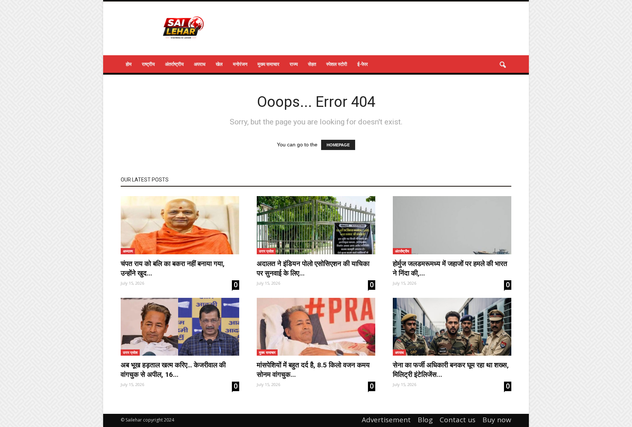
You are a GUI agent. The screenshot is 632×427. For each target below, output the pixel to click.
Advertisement (386, 419)
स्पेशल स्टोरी (336, 64)
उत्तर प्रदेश (266, 251)
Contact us (457, 419)
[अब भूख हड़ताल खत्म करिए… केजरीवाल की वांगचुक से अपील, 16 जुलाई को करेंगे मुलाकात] (180, 327)
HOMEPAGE (338, 145)
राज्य (294, 64)
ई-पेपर (362, 64)
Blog (425, 419)
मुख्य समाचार (268, 64)
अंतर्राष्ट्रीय (174, 64)
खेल (219, 64)
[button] (502, 65)
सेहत (312, 64)
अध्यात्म (128, 251)
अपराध (200, 64)
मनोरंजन (240, 64)
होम (129, 64)
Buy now (496, 419)
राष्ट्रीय (148, 64)
